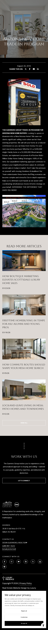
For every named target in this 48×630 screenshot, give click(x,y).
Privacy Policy (25, 583)
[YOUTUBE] (19, 561)
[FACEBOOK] (4, 561)
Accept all (24, 623)
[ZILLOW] (40, 561)
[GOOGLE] (26, 561)
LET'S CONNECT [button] (24, 480)
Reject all (24, 611)
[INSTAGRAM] (11, 561)
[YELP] (33, 561)
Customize (24, 617)
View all (24, 422)
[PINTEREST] (4, 567)
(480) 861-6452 (8, 546)
